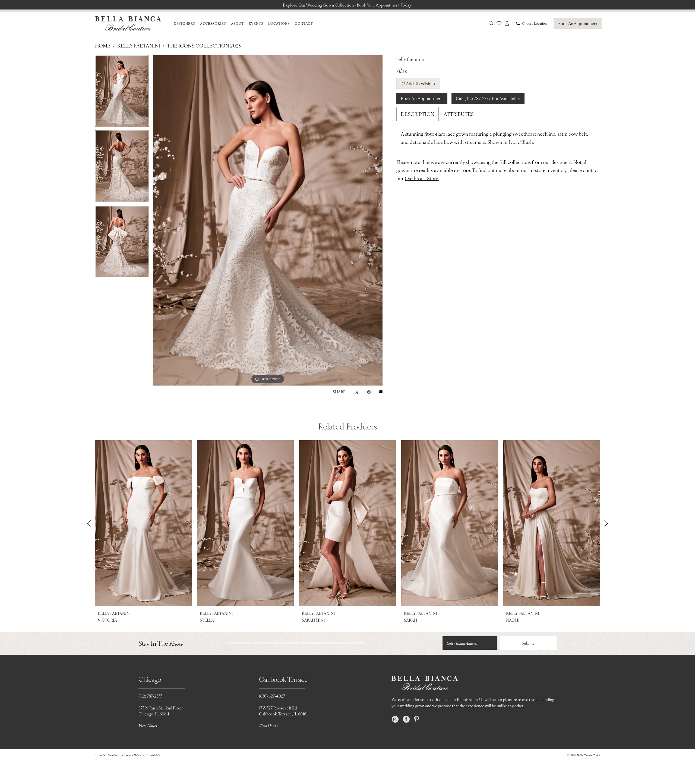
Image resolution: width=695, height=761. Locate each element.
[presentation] (143, 523)
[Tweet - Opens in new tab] (357, 391)
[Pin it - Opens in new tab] (369, 391)
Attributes (459, 113)
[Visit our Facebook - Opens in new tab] (406, 719)
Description (417, 113)
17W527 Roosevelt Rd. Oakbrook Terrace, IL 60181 (283, 711)
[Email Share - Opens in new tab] (381, 391)
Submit (528, 643)
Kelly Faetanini (138, 45)
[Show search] (491, 23)
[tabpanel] (122, 92)
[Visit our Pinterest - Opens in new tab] (416, 719)
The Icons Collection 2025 (204, 45)
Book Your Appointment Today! (384, 5)
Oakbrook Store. (422, 178)
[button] (507, 23)
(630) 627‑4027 (272, 696)
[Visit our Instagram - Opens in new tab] (395, 719)
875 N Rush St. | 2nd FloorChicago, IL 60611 (160, 711)
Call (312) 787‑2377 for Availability (488, 98)
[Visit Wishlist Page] (499, 23)
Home (102, 45)
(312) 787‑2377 (150, 696)
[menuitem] (184, 23)
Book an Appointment (422, 98)
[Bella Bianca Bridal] (128, 23)
